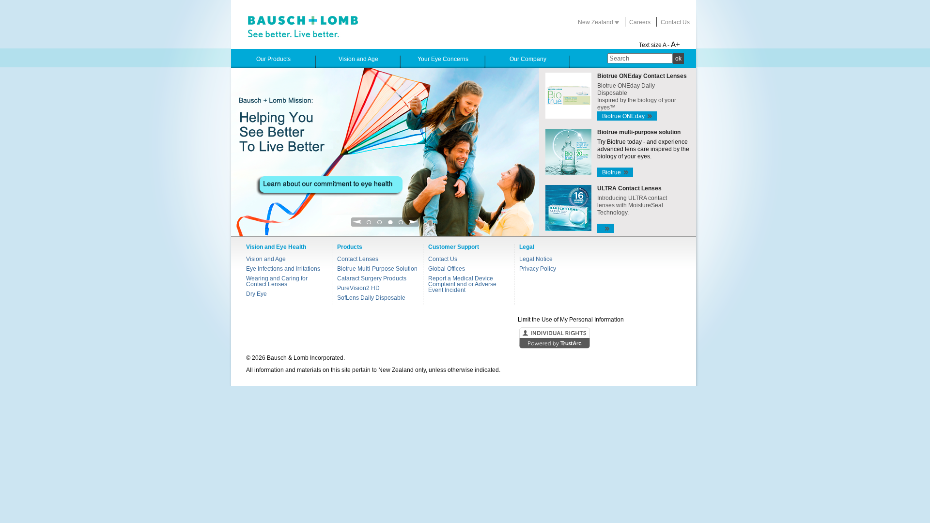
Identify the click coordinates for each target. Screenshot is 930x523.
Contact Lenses (357, 259)
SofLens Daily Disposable (371, 297)
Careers (640, 22)
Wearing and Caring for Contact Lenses (277, 281)
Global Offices (446, 268)
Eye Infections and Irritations (283, 268)
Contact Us (675, 22)
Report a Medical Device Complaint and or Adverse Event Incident (462, 284)
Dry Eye (256, 294)
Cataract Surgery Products (371, 278)
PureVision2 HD (358, 288)
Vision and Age (266, 259)
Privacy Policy (537, 268)
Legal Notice (536, 259)
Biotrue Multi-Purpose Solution (377, 268)
